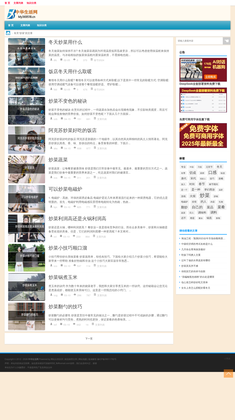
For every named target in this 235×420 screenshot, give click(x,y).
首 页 (7, 2)
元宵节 (209, 166)
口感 (212, 172)
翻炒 (184, 207)
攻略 (220, 178)
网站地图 (83, 359)
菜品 (210, 207)
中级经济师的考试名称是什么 (197, 243)
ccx (55, 266)
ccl (55, 236)
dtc (55, 60)
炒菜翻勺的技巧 (65, 306)
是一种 (195, 189)
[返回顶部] (228, 373)
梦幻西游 (209, 189)
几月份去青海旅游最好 (193, 249)
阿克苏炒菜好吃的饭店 (73, 129)
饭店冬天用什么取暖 (70, 71)
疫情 (194, 201)
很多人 (203, 178)
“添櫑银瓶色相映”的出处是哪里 (197, 276)
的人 (203, 201)
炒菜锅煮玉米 (63, 276)
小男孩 (227, 358)
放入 (183, 184)
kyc (55, 207)
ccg (55, 295)
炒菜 (205, 194)
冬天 (219, 166)
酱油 (200, 218)
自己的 (197, 206)
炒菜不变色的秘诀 (68, 100)
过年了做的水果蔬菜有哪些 (195, 260)
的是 (213, 201)
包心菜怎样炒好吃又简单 (194, 282)
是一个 (184, 189)
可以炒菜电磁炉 (65, 188)
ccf (55, 324)
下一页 (89, 338)
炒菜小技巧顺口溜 (68, 247)
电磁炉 (184, 201)
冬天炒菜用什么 (65, 41)
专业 (183, 166)
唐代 (183, 178)
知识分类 (31, 2)
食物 (218, 217)
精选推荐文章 (71, 359)
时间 (192, 184)
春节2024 (99, 60)
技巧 (212, 178)
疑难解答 (92, 359)
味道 (223, 173)
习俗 (200, 166)
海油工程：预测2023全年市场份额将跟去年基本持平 (204, 238)
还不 (183, 218)
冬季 (183, 173)
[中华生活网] (23, 6)
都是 (192, 218)
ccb (55, 119)
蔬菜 (183, 212)
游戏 (183, 196)
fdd (55, 89)
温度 (221, 189)
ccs (55, 177)
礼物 (221, 201)
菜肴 (221, 206)
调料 (213, 212)
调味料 (202, 212)
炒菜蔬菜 (58, 159)
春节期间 (213, 184)
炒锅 (216, 196)
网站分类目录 (57, 359)
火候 (193, 196)
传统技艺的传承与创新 (193, 271)
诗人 (191, 212)
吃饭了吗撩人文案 (191, 254)
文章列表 (18, 2)
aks (55, 148)
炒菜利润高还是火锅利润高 (77, 218)
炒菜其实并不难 (189, 265)
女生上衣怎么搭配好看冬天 (195, 287)
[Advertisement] (103, 396)
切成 (192, 172)
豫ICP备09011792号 (106, 359)
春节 (202, 183)
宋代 (193, 178)
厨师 (202, 172)
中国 (192, 167)
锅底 (209, 218)
